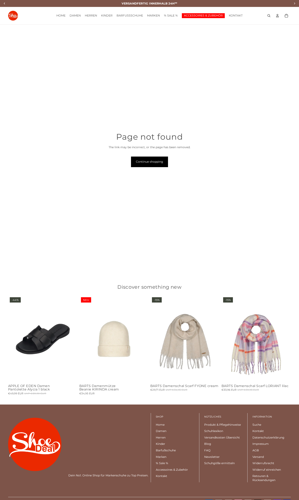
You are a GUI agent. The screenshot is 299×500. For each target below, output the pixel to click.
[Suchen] (268, 15)
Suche (256, 425)
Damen (161, 431)
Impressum (260, 444)
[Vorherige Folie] (14, 338)
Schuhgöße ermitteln (219, 463)
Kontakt (161, 476)
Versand (258, 457)
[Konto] (277, 15)
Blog (207, 444)
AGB (255, 450)
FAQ (207, 450)
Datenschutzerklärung (268, 437)
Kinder (160, 444)
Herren (161, 437)
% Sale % (162, 463)
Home (160, 425)
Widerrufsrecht (263, 463)
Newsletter (212, 457)
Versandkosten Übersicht (222, 437)
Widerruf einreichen (266, 469)
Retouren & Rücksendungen (263, 478)
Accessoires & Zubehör (172, 469)
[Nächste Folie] (71, 338)
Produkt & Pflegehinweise (222, 425)
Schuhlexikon (213, 431)
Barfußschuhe (166, 450)
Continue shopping (149, 161)
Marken (161, 457)
